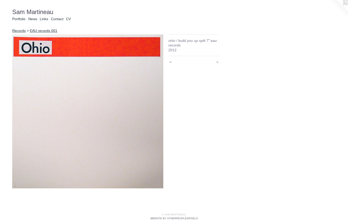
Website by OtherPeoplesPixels (174, 218)
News (32, 19)
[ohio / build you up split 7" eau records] (87, 111)
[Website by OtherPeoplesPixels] (338, 10)
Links (44, 19)
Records (19, 31)
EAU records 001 (43, 31)
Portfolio (18, 19)
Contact (57, 19)
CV (68, 19)
